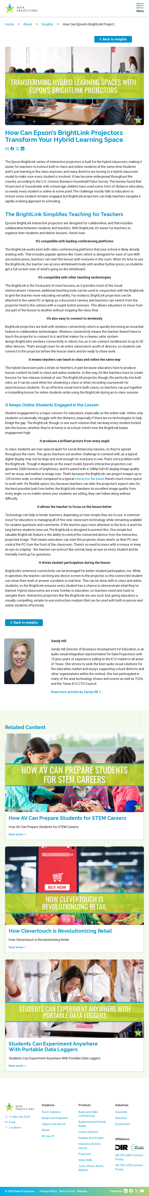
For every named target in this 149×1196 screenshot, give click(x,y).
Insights (47, 24)
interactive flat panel (89, 479)
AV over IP (48, 1136)
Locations (15, 1127)
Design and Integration (55, 1118)
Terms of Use (67, 1191)
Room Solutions (51, 1112)
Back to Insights (115, 39)
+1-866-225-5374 (19, 1117)
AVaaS (46, 1130)
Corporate (121, 1112)
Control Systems (88, 1132)
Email (12, 1122)
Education (121, 1118)
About (27, 24)
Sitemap (82, 1191)
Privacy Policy (48, 1191)
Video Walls (85, 1160)
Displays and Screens (90, 1138)
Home (9, 24)
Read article (16, 834)
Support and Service (54, 1124)
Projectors (84, 1154)
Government (122, 1124)
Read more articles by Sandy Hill (74, 692)
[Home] (21, 8)
